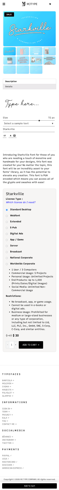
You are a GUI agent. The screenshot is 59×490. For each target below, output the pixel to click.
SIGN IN (6, 408)
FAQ (4, 421)
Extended (15, 221)
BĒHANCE (6, 436)
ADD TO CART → (30, 344)
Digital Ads (16, 233)
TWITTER (6, 443)
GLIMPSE (6, 396)
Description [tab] (11, 81)
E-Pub (13, 227)
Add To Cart (29, 486)
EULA (4, 418)
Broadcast (16, 251)
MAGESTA (6, 389)
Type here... (21, 104)
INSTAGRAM (8, 440)
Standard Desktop (20, 209)
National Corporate (21, 257)
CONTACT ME (8, 424)
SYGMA (5, 386)
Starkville (9, 129)
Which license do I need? (20, 202)
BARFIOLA (7, 380)
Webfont (15, 215)
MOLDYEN (6, 383)
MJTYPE (31, 4)
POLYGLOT (7, 392)
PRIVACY (6, 415)
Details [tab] (8, 86)
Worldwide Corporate (22, 263)
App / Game (17, 239)
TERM (5, 411)
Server (14, 245)
